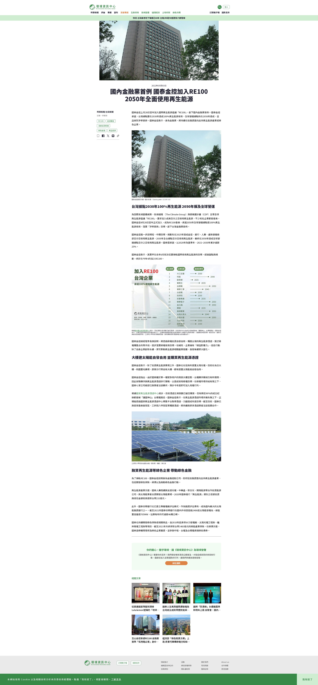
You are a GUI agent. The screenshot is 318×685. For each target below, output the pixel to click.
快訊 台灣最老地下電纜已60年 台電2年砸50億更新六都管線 (159, 17)
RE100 (101, 121)
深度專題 (124, 12)
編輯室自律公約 (167, 665)
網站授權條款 (186, 665)
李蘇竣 (104, 115)
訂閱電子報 (215, 12)
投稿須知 (164, 669)
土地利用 (166, 12)
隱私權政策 (185, 669)
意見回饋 (224, 669)
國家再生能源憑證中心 (142, 330)
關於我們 (204, 662)
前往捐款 (176, 563)
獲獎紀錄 (204, 669)
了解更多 (116, 679)
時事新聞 (95, 12)
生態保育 (135, 12)
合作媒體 (224, 665)
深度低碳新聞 (103, 125)
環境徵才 (164, 662)
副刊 (116, 12)
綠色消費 (177, 12)
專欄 (110, 12)
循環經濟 (156, 12)
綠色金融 (101, 130)
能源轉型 (110, 121)
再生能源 (112, 130)
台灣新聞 (110, 111)
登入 (226, 7)
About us (225, 662)
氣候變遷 (145, 12)
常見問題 (204, 665)
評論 (103, 12)
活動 (183, 662)
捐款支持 (226, 12)
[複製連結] (118, 136)
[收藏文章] (98, 136)
